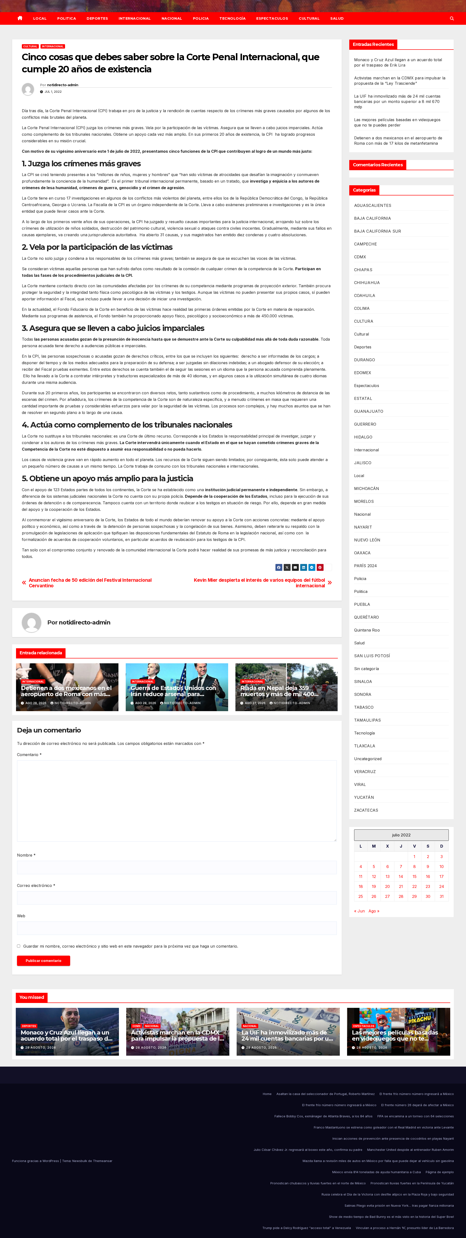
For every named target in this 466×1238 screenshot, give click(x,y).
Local (40, 18)
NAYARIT (363, 527)
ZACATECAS (366, 810)
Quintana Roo (367, 630)
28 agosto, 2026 (40, 1047)
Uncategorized (368, 758)
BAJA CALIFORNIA (372, 218)
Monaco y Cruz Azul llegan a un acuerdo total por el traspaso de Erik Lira (66, 1038)
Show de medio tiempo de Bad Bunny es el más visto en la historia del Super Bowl (391, 1217)
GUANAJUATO (368, 411)
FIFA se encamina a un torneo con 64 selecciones (415, 1116)
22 (414, 886)
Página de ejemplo (440, 1172)
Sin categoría (366, 668)
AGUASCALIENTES (372, 205)
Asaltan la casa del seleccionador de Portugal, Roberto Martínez (325, 1094)
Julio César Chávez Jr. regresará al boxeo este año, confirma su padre (308, 1150)
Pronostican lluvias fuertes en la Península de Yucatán (412, 1183)
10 (442, 866)
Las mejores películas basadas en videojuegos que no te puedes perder (395, 1038)
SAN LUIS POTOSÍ (372, 655)
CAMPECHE (365, 244)
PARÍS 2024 (365, 565)
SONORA (363, 694)
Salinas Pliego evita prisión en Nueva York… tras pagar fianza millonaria (399, 1205)
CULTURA (363, 321)
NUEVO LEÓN (367, 540)
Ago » (373, 911)
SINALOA (363, 681)
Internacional (135, 18)
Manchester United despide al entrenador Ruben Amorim (410, 1150)
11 (360, 876)
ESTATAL (363, 398)
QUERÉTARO (366, 617)
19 (374, 886)
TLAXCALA (364, 745)
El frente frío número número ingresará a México (417, 1094)
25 (360, 896)
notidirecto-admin (62, 85)
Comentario (29, 754)
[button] (452, 18)
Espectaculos (272, 18)
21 (401, 886)
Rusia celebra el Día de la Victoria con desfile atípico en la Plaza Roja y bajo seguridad (388, 1194)
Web (21, 915)
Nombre (26, 855)
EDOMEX (362, 372)
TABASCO (364, 707)
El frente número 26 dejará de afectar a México (417, 1105)
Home (267, 1094)
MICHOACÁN (366, 488)
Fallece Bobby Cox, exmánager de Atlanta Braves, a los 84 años (324, 1116)
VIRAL (360, 784)
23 (428, 886)
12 (374, 876)
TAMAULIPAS (367, 720)
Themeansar (102, 1161)
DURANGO (364, 359)
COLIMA (362, 308)
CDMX (360, 256)
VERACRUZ (365, 771)
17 (442, 876)
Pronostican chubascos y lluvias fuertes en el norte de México (318, 1183)
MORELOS (364, 501)
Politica (66, 18)
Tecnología (232, 18)
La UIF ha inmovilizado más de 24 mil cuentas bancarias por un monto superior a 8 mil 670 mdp (397, 101)
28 (401, 896)
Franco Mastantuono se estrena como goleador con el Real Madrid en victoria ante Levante (384, 1127)
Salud (337, 18)
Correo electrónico (36, 885)
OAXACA (362, 552)
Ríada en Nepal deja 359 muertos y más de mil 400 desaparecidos (277, 694)
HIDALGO (363, 437)
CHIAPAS (363, 269)
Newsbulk (79, 1161)
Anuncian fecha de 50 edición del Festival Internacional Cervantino (90, 583)
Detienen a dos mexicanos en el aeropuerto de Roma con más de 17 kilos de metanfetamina (66, 694)
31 (442, 896)
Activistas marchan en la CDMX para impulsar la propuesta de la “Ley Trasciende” (177, 1038)
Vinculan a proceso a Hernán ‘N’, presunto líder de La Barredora (405, 1228)
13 (388, 876)
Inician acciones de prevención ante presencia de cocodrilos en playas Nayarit (393, 1138)
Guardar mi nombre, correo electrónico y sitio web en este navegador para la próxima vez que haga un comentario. (130, 946)
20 (387, 886)
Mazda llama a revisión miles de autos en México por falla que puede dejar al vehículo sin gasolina (378, 1161)
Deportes (97, 18)
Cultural (309, 18)
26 (374, 896)
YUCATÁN (364, 797)
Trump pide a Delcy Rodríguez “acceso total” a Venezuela (306, 1228)
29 (414, 896)
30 (428, 896)
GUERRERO (365, 424)
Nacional (172, 18)
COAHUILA (364, 295)
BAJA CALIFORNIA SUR (377, 231)
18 (361, 886)
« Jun (359, 911)
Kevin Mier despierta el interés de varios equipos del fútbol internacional (259, 583)
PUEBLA (362, 604)
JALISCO (362, 462)
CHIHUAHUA (367, 282)
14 (401, 876)
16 (428, 876)
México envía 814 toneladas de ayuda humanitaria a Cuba (376, 1172)
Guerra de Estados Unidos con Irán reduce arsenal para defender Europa (173, 694)
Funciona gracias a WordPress (36, 1161)
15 (414, 876)
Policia (201, 18)
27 (387, 896)
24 (441, 886)
